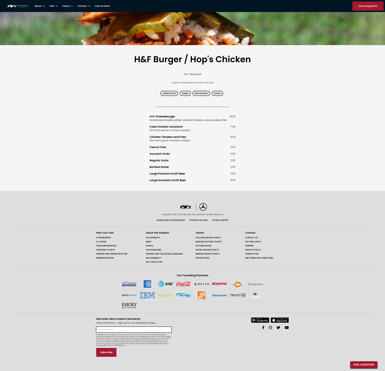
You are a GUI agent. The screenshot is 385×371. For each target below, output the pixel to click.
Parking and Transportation (111, 254)
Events (149, 245)
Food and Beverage (106, 245)
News (148, 241)
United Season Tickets (207, 249)
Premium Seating (105, 258)
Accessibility (153, 237)
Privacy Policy (253, 249)
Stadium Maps (103, 237)
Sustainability (153, 258)
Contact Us (251, 237)
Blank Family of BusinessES (171, 220)
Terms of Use (252, 254)
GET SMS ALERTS (253, 241)
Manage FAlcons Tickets (209, 241)
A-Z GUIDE (101, 241)
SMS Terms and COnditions (259, 258)
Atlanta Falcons (198, 220)
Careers (249, 245)
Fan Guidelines (153, 249)
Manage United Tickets (208, 254)
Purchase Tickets (105, 249)
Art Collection (154, 262)
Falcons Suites (203, 245)
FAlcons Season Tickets (208, 237)
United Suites (202, 258)
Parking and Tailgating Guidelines (164, 254)
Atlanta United (220, 220)
